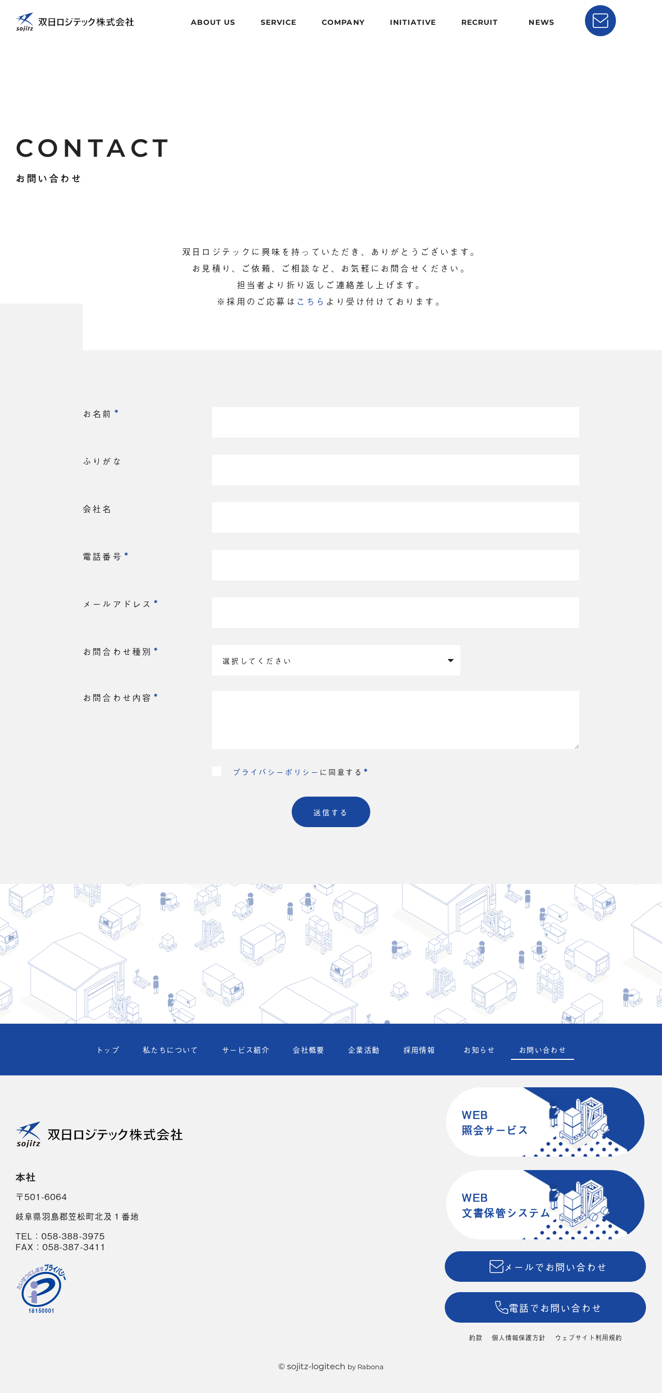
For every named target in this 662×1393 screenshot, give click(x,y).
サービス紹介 (245, 1049)
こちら (311, 301)
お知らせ (479, 1049)
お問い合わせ (542, 1049)
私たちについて (171, 1049)
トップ (107, 1049)
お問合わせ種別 (117, 651)
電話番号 (103, 556)
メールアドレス (117, 603)
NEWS (541, 22)
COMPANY (343, 22)
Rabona (370, 1366)
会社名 (98, 508)
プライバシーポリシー (276, 771)
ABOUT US (213, 22)
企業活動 (364, 1049)
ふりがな (103, 461)
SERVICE (278, 22)
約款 (476, 1337)
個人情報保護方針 (519, 1337)
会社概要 (309, 1049)
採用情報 (419, 1049)
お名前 (98, 413)
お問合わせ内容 (117, 697)
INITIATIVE (413, 22)
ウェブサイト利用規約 (588, 1337)
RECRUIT (479, 22)
